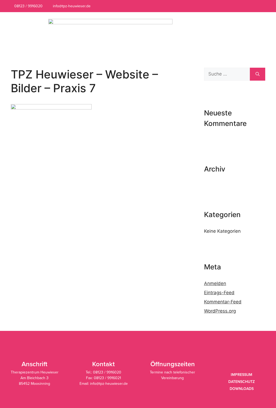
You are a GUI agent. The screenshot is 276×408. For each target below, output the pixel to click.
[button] (248, 32)
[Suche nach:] (227, 74)
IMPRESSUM (241, 375)
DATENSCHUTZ (241, 382)
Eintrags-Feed (219, 292)
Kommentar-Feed (223, 301)
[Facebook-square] (248, 6)
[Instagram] (256, 6)
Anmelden (215, 283)
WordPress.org (220, 311)
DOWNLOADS (242, 389)
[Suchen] (257, 74)
